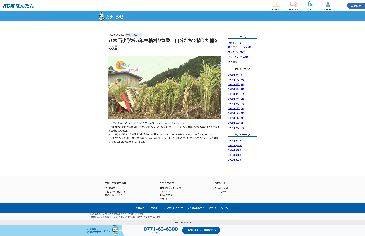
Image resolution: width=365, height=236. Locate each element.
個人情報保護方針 (196, 207)
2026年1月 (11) (236, 108)
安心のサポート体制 (114, 195)
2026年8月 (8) (235, 74)
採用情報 (225, 207)
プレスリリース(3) (236, 52)
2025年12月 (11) (236, 113)
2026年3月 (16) (236, 98)
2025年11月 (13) (236, 118)
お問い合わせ (220, 191)
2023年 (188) (235, 155)
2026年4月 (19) (236, 94)
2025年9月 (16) (236, 127)
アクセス (212, 207)
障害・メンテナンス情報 (170, 187)
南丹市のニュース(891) (239, 47)
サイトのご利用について (172, 207)
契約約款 (153, 207)
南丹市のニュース (133, 34)
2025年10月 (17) (236, 122)
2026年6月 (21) (236, 84)
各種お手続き (166, 195)
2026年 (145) (235, 140)
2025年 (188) (235, 145)
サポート (164, 198)
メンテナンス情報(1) (238, 57)
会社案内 (140, 207)
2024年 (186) (235, 150)
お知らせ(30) (234, 42)
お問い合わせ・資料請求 (200, 230)
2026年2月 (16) (236, 103)
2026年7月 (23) (236, 79)
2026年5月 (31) (236, 89)
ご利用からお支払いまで (116, 191)
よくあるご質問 (221, 187)
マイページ (165, 191)
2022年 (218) (235, 159)
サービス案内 (111, 187)
